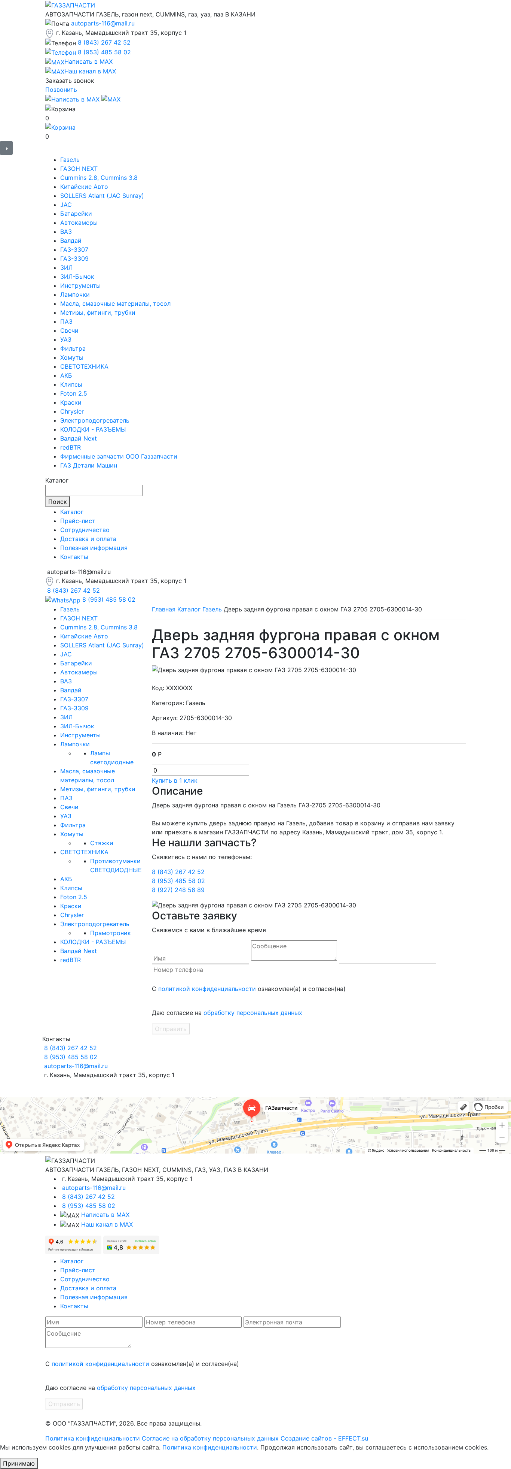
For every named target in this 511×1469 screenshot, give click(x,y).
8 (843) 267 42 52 (104, 42)
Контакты (74, 556)
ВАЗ (66, 231)
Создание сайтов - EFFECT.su (324, 1438)
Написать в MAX (105, 1214)
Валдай (71, 240)
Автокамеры (79, 222)
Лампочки (75, 294)
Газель (70, 159)
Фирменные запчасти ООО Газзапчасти (118, 456)
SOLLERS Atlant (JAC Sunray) (102, 195)
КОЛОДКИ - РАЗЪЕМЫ (93, 429)
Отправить (171, 1029)
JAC (66, 204)
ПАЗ (66, 321)
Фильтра (73, 348)
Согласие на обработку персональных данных (210, 1438)
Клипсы (71, 384)
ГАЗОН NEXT (79, 168)
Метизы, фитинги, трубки (97, 312)
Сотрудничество (85, 530)
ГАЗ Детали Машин (88, 465)
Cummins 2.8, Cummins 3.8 (99, 177)
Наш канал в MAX (107, 1224)
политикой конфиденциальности (207, 988)
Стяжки (101, 843)
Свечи (69, 330)
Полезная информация (94, 547)
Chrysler (72, 411)
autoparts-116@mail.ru (103, 23)
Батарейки (76, 213)
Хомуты (71, 357)
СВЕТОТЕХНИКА (84, 366)
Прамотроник (110, 933)
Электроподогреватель (94, 420)
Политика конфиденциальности (92, 1438)
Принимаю (19, 1463)
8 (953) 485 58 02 (104, 52)
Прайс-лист (77, 521)
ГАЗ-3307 (74, 249)
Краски (71, 402)
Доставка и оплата (88, 538)
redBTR (70, 447)
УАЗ (65, 339)
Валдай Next (78, 438)
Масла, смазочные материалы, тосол (115, 303)
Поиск (57, 501)
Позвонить (61, 89)
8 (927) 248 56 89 (178, 890)
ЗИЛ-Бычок (77, 276)
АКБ (66, 375)
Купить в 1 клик (175, 780)
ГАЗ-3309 (74, 258)
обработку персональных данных (253, 1012)
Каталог (71, 512)
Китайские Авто (84, 186)
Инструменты (80, 285)
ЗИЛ (66, 267)
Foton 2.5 (73, 393)
